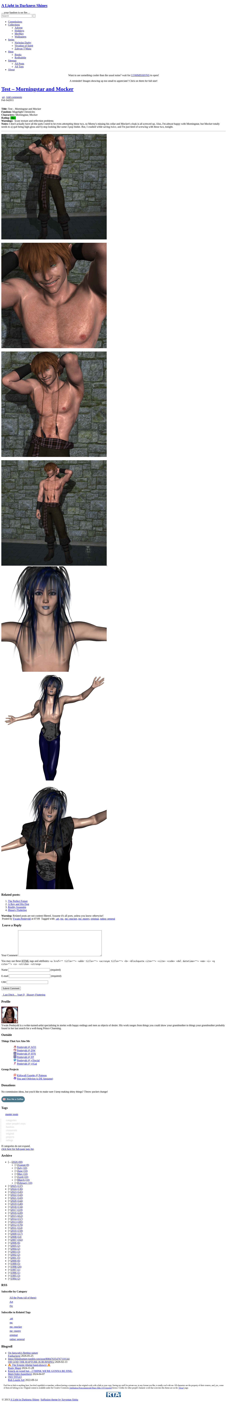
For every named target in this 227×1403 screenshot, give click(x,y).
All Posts (19, 63)
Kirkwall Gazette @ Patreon (32, 1075)
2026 (17, 1162)
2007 (17, 1239)
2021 (17, 1197)
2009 (17, 1233)
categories (10, 1120)
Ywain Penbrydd (22, 918)
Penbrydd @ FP (25, 1057)
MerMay (19, 33)
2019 (17, 1203)
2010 (17, 1230)
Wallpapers (20, 36)
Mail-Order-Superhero (19, 1374)
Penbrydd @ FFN (26, 1053)
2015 (17, 1215)
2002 (15, 1254)
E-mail (4, 976)
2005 (15, 1245)
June (23, 1171)
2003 (15, 1251)
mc (61, 918)
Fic (11, 1306)
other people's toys (15, 1123)
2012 (17, 1224)
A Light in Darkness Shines (24, 5)
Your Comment (9, 955)
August (23, 1165)
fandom (9, 1126)
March (24, 1180)
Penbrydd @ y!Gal (27, 1063)
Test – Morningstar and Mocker (37, 89)
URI (3, 982)
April (23, 1177)
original (95, 918)
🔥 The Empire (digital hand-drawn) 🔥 (29, 1365)
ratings (9, 1140)
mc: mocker (71, 918)
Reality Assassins (17, 907)
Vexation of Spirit (24, 45)
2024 (17, 1189)
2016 (17, 1212)
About (11, 69)
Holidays (19, 30)
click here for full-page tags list (17, 1149)
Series (11, 39)
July (22, 1168)
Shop (10, 51)
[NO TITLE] (15, 1377)
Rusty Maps (14, 1368)
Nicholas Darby (23, 42)
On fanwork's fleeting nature (23, 1352)
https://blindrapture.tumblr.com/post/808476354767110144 (38, 1358)
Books (18, 54)
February (25, 1183)
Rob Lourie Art (16, 1380)
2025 (17, 1186)
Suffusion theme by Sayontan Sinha (59, 1399)
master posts (11, 1114)
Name (4, 969)
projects (9, 1136)
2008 (16, 1236)
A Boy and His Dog (18, 904)
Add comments (14, 97)
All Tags (19, 66)
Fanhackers (14, 1355)
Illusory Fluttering (17, 910)
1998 (16, 1266)
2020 (17, 1200)
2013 (17, 1221)
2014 (17, 1218)
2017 (17, 1209)
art (3, 97)
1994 (15, 1278)
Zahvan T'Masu (23, 48)
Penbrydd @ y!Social (28, 1060)
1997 (15, 1269)
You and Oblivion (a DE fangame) (35, 1078)
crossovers (11, 1130)
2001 (15, 1257)
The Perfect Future (18, 901)
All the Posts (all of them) (22, 1297)
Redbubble (20, 57)
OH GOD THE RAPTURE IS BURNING (31, 1361)
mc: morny (83, 918)
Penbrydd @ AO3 (26, 1047)
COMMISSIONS (140, 75)
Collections (14, 24)
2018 (17, 1206)
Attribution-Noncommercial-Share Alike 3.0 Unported (90, 1388)
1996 (15, 1272)
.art (57, 918)
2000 (15, 1260)
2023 (17, 1192)
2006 (15, 1242)
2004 (15, 1248)
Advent (18, 27)
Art (11, 1301)
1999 (15, 1263)
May (23, 1174)
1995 (15, 1275)
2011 (16, 1227)
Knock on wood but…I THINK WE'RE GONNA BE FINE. (40, 1371)
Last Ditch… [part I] (13, 994)
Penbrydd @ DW (26, 1050)
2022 (17, 1194)
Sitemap (12, 60)
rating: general (107, 918)
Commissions (15, 21)
